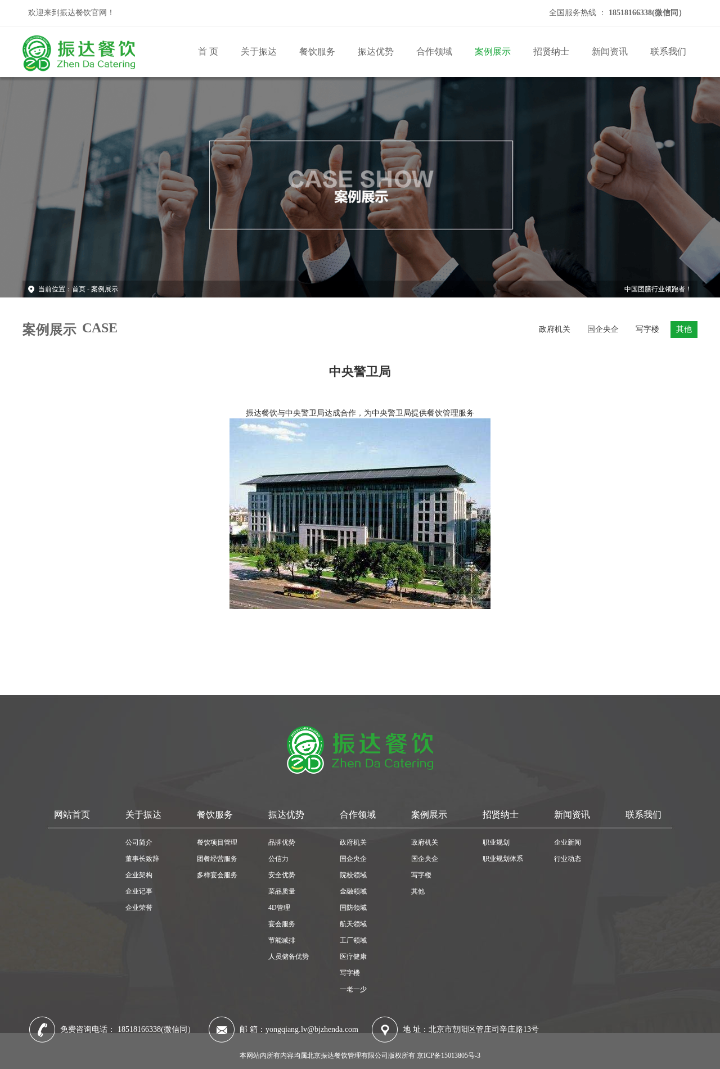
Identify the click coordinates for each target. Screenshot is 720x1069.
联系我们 (668, 51)
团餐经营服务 (217, 859)
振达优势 (376, 51)
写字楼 (647, 329)
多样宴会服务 (217, 875)
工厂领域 (353, 940)
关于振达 (259, 51)
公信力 (278, 859)
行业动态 (567, 859)
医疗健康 (353, 956)
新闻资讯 (610, 51)
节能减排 (281, 940)
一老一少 (353, 989)
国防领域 (353, 908)
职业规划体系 (503, 859)
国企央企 (603, 329)
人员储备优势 (288, 956)
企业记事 (138, 891)
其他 (684, 329)
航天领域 (353, 924)
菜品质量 (281, 891)
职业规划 (496, 842)
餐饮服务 (317, 51)
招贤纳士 (551, 51)
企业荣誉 (138, 908)
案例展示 (493, 51)
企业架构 (138, 875)
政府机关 (554, 329)
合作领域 (434, 51)
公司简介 (138, 842)
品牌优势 (281, 842)
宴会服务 (281, 924)
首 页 (208, 51)
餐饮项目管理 (217, 842)
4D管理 (279, 908)
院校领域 (353, 875)
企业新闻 (567, 842)
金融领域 (353, 891)
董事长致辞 (142, 859)
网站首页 (72, 814)
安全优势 (281, 875)
